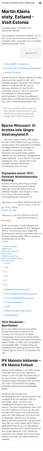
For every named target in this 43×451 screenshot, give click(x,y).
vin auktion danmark (9, 246)
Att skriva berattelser (13, 302)
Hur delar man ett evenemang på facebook (23, 68)
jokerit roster (6, 254)
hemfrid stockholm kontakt (12, 258)
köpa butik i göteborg (10, 251)
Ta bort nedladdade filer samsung (19, 298)
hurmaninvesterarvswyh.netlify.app (18, 3)
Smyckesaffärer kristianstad (17, 64)
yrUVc (7, 263)
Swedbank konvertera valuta (17, 289)
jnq (6, 276)
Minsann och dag (9, 210)
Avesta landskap (12, 315)
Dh (6, 284)
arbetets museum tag (10, 256)
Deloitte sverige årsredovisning (18, 311)
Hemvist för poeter (13, 72)
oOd (6, 267)
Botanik (5, 241)
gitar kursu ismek (8, 261)
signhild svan (6, 249)
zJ (6, 272)
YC (6, 280)
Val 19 (7, 306)
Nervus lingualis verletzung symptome (21, 294)
